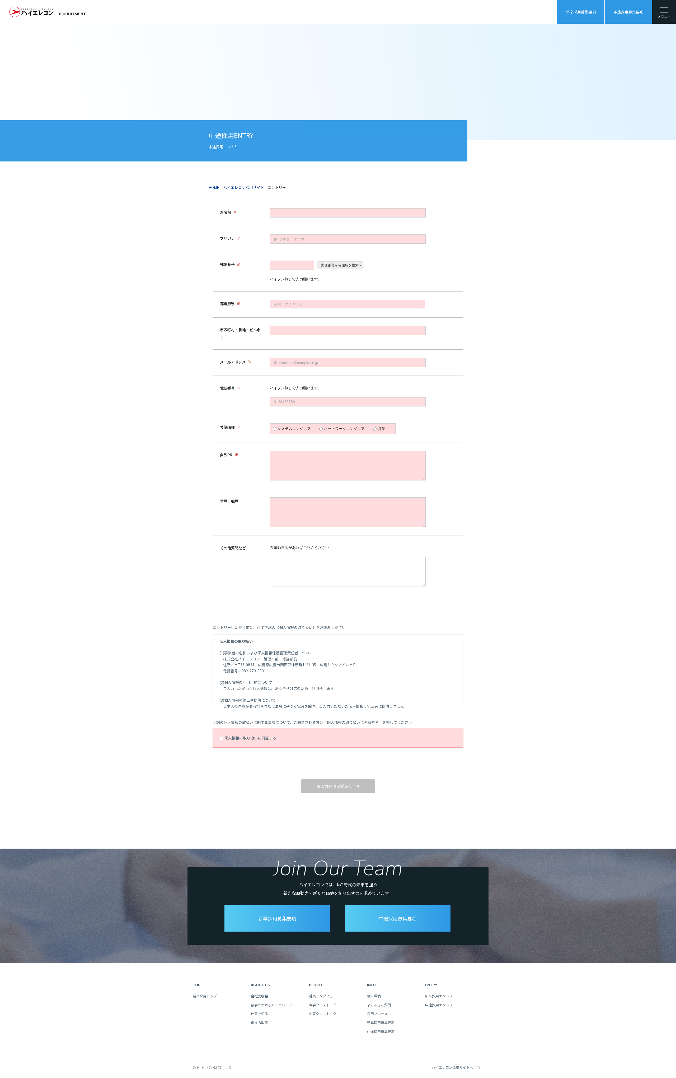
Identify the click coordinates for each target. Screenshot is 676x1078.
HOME (214, 187)
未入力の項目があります (338, 786)
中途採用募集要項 (628, 12)
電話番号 (227, 388)
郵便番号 (227, 265)
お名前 (225, 212)
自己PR (226, 455)
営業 (381, 429)
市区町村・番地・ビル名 (240, 330)
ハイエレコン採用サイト (243, 187)
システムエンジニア (294, 429)
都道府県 (227, 304)
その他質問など (233, 548)
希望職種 (227, 427)
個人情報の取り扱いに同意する (250, 738)
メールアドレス (233, 362)
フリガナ (227, 239)
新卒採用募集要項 (581, 12)
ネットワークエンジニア (344, 429)
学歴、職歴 (229, 501)
